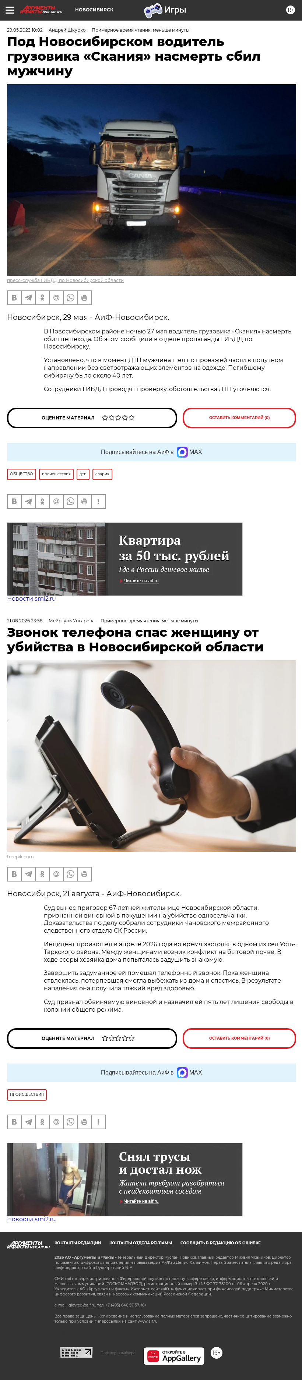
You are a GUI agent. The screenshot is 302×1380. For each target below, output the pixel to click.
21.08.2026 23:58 (25, 620)
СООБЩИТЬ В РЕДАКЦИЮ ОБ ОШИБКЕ (220, 1243)
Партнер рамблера (118, 1353)
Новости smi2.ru (31, 598)
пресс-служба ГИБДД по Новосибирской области (65, 280)
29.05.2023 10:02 (25, 30)
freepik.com (20, 856)
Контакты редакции (78, 1243)
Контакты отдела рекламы (140, 1243)
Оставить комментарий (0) (239, 417)
